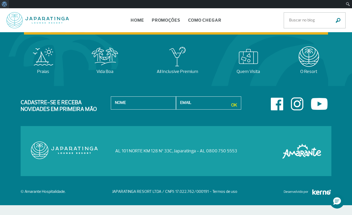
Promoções (166, 20)
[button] (337, 201)
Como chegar (204, 20)
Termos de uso (224, 192)
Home (137, 20)
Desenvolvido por (296, 192)
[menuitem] (4, 4)
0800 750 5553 (221, 151)
